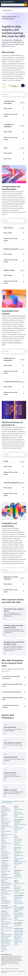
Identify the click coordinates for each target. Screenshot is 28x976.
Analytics (16, 836)
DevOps (2, 817)
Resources (16, 880)
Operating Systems (18, 829)
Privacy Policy (9, 968)
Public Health (3, 846)
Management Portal (18, 897)
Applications (16, 837)
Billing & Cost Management (19, 931)
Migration (3, 828)
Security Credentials (18, 940)
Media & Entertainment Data (7, 923)
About (15, 905)
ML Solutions (16, 860)
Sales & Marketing (4, 882)
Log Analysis (3, 946)
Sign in (25, 2)
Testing (2, 951)
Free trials (16, 918)
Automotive (16, 807)
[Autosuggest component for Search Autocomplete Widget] (25, 5)
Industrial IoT (16, 843)
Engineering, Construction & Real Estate (6, 835)
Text (15, 866)
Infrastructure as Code (5, 943)
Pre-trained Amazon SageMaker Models (5, 858)
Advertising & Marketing (6, 831)
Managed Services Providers (6, 826)
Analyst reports (17, 888)
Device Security (17, 842)
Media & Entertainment (6, 843)
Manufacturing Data (5, 921)
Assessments (16, 871)
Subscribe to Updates (18, 933)
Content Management (5, 893)
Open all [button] (22, 102)
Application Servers (5, 937)
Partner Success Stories (18, 903)
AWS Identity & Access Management (18, 938)
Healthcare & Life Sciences (19, 814)
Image (15, 857)
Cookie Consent (15, 968)
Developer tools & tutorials (9, 16)
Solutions (3, 806)
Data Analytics (17, 822)
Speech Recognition (18, 863)
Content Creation (4, 863)
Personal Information (18, 934)
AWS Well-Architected (5, 809)
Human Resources (4, 900)
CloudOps (3, 812)
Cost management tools (19, 914)
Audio (15, 849)
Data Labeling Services (18, 852)
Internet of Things (4, 823)
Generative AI (3, 820)
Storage (15, 832)
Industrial (3, 840)
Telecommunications (5, 852)
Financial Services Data (5, 915)
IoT (14, 834)
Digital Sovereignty (5, 818)
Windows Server (17, 926)
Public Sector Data (5, 924)
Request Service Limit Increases (18, 942)
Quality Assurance (4, 879)
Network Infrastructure (18, 827)
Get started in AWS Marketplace (18, 911)
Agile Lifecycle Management (6, 934)
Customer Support (5, 868)
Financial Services (4, 837)
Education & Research (18, 809)
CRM (2, 895)
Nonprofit (3, 844)
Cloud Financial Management (7, 907)
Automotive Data (4, 912)
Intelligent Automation (18, 858)
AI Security (3, 862)
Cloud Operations (4, 905)
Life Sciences (3, 841)
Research (3, 880)
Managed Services (17, 875)
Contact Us (16, 944)
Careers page (9, 961)
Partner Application (18, 901)
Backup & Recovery (18, 821)
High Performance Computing (20, 824)
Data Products (4, 815)
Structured (16, 864)
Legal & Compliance (5, 874)
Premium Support (17, 876)
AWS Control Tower (5, 854)
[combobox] (12, 5)
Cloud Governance (4, 908)
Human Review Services (19, 855)
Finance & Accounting (5, 871)
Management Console (18, 929)
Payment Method (17, 936)
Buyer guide (16, 891)
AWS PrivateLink (4, 855)
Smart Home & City (18, 845)
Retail (2, 849)
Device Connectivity (18, 839)
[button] (2, 2)
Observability (3, 875)
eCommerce (3, 897)
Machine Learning (4, 825)
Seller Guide (16, 900)
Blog (15, 885)
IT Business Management (6, 901)
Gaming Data (3, 917)
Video (15, 868)
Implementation (17, 873)
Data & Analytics (4, 814)
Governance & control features (18, 917)
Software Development (5, 885)
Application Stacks (5, 939)
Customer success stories (19, 889)
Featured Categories (18, 922)
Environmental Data (5, 914)
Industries (16, 806)
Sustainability (4, 851)
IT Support (3, 872)
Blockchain (3, 889)
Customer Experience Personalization (5, 866)
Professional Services (18, 870)
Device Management (18, 840)
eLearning (3, 898)
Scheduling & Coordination (6, 883)
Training (15, 878)
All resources (16, 882)
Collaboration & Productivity (7, 890)
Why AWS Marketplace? (18, 908)
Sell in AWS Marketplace (19, 895)
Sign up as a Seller (17, 898)
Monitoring (3, 948)
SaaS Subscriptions (18, 924)
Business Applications (5, 811)
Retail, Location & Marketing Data (6, 928)
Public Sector (3, 847)
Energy (2, 832)
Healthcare (3, 838)
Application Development (6, 936)
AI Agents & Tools (4, 807)
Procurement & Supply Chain (7, 877)
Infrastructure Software (5, 821)
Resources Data (4, 926)
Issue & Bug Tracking (5, 945)
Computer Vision (17, 850)
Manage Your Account (18, 928)
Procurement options (18, 913)
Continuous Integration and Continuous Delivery (6, 941)
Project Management (5, 903)
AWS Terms (3, 968)
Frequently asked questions (19, 893)
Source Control (4, 949)
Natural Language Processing (20, 861)
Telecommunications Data (6, 930)
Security (2, 829)
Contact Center (4, 892)
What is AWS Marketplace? (19, 907)
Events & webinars (17, 886)
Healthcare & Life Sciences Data (6, 919)
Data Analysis (3, 869)
